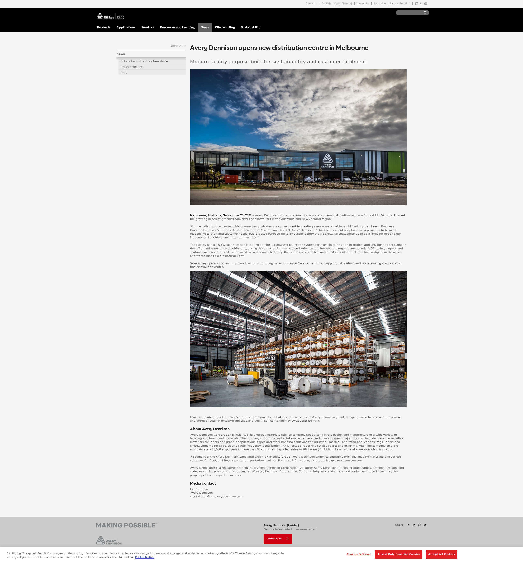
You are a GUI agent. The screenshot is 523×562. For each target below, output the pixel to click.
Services (147, 27)
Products (104, 27)
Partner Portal (398, 3)
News (205, 27)
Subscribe (379, 3)
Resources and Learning (177, 27)
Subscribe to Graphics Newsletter (145, 61)
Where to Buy (225, 27)
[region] (261, 554)
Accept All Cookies (441, 554)
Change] (346, 3)
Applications (126, 27)
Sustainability (251, 27)
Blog (124, 72)
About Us (311, 3)
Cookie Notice (144, 557)
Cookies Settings (358, 554)
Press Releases (132, 67)
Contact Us (362, 3)
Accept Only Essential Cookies (398, 554)
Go (423, 13)
